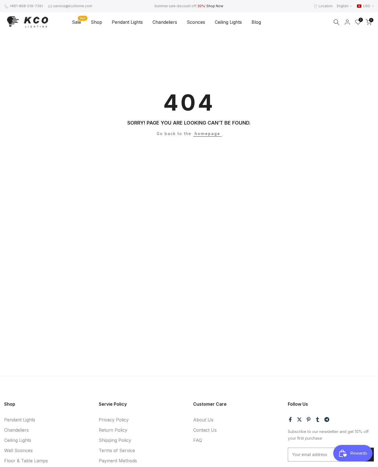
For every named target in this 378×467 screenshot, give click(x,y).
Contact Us (205, 430)
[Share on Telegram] (326, 419)
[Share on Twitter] (299, 419)
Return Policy (113, 430)
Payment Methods (118, 460)
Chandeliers (164, 22)
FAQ (197, 440)
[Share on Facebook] (290, 419)
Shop (96, 22)
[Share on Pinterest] (308, 419)
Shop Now (214, 6)
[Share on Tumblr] (317, 419)
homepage (207, 133)
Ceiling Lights (228, 22)
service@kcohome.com (72, 6)
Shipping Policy (115, 440)
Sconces (196, 22)
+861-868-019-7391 (26, 6)
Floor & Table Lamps (26, 460)
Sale (78, 22)
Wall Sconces (18, 450)
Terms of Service (117, 450)
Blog (256, 22)
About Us (203, 420)
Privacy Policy (114, 420)
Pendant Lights (127, 22)
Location (326, 6)
